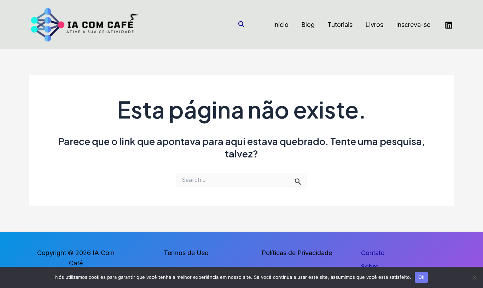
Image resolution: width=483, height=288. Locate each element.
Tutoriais (340, 24)
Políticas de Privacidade (297, 253)
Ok (421, 277)
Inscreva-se (413, 24)
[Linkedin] (449, 25)
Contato (373, 253)
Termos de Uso (186, 253)
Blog (308, 24)
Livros (374, 24)
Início (281, 24)
